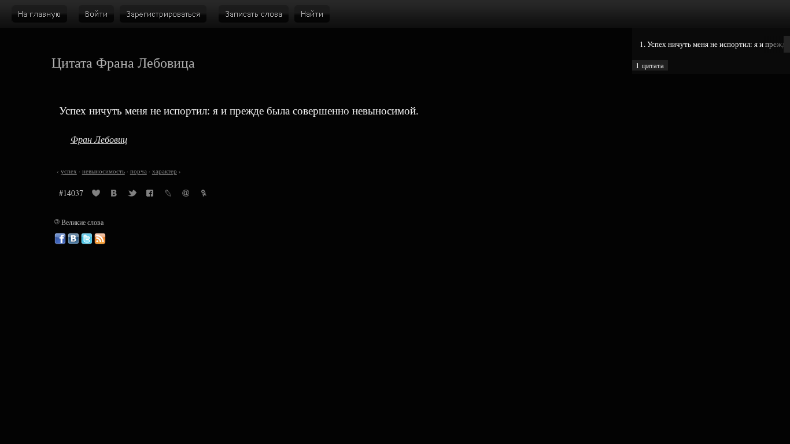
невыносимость (103, 171)
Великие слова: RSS (100, 239)
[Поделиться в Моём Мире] (185, 195)
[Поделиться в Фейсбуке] (150, 195)
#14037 (71, 192)
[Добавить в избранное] (96, 195)
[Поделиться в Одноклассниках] (203, 195)
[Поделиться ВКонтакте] (114, 195)
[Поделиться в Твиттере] (132, 195)
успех (69, 171)
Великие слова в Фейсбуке (60, 239)
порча (138, 171)
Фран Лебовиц (99, 139)
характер (164, 171)
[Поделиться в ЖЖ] (168, 195)
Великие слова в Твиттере (87, 239)
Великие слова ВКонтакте (73, 239)
